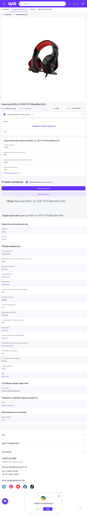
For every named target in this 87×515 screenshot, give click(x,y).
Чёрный (4, 405)
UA (78, 4)
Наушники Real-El (22, 14)
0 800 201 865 (9, 458)
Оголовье (5, 330)
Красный (11, 405)
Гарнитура (5, 376)
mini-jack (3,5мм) (7, 346)
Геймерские (6, 284)
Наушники (7, 14)
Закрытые (5, 338)
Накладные (6, 277)
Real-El (4, 239)
